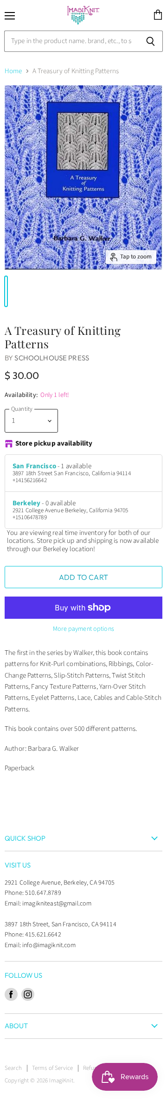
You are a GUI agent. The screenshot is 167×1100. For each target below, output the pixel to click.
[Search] (150, 41)
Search (13, 1068)
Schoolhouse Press (51, 357)
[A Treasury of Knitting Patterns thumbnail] (6, 291)
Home (13, 71)
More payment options (83, 629)
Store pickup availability (54, 444)
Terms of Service (52, 1068)
